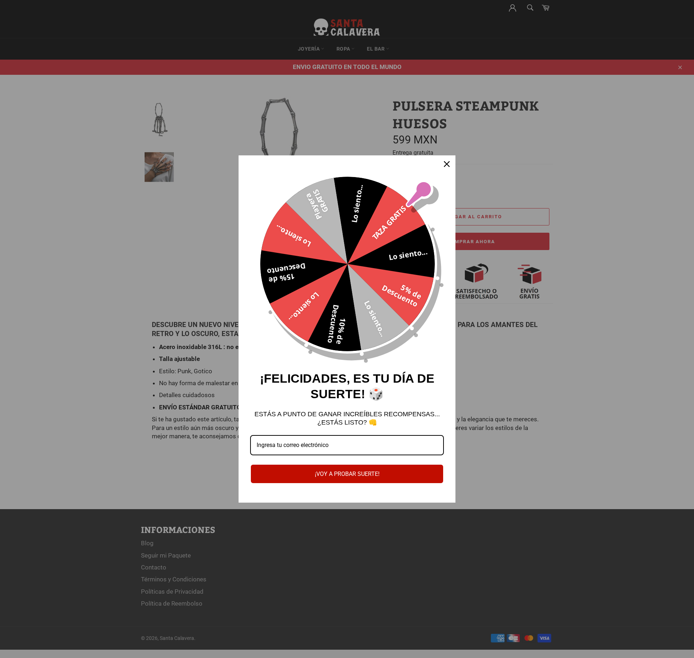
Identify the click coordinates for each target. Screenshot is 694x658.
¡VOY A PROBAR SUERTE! (347, 473)
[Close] (446, 164)
